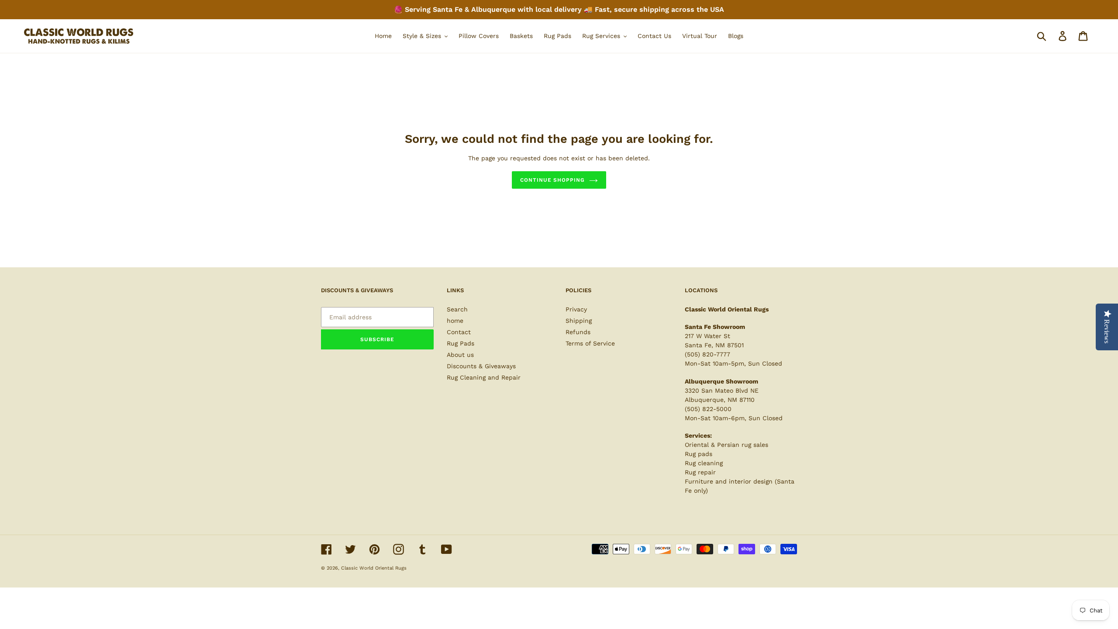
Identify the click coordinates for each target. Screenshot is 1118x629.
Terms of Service (590, 343)
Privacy (576, 309)
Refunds (578, 331)
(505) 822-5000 (708, 408)
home (455, 320)
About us (460, 354)
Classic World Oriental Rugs (374, 568)
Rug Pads (460, 343)
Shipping (579, 320)
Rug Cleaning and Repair (484, 377)
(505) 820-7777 (707, 354)
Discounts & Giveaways (481, 366)
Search (457, 309)
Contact (459, 331)
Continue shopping (552, 180)
